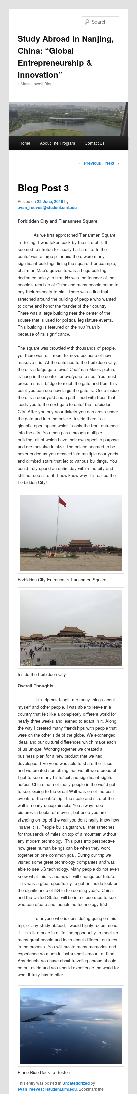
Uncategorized (76, 1083)
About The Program (57, 143)
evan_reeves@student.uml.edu (47, 207)
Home (24, 143)
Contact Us (95, 143)
